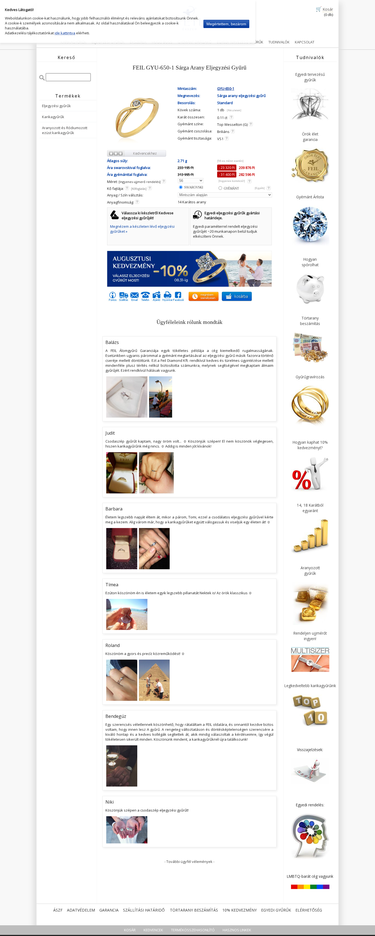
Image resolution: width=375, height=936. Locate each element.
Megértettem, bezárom (226, 24)
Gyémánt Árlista (310, 196)
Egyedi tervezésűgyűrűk (310, 77)
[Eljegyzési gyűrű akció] (189, 285)
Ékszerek (138, 42)
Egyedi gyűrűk (276, 910)
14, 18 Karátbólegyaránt (310, 507)
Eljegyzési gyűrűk (56, 105)
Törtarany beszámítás (194, 910)
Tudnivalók (279, 42)
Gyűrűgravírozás (310, 376)
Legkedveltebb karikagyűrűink (310, 685)
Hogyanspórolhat (310, 262)
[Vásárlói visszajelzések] (310, 782)
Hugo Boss (162, 42)
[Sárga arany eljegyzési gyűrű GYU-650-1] (137, 146)
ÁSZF (58, 910)
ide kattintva (65, 32)
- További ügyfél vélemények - (189, 861)
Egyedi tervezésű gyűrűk (240, 42)
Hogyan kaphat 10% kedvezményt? (310, 445)
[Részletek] (234, 110)
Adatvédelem (81, 910)
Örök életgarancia (310, 136)
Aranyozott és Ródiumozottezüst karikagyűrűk (64, 130)
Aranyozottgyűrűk (310, 570)
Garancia (109, 910)
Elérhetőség (308, 910)
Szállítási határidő (144, 910)
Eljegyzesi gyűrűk (108, 42)
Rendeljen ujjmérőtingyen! (310, 636)
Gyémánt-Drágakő (195, 42)
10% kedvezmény (239, 910)
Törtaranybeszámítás (310, 320)
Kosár (328, 9)
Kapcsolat (304, 42)
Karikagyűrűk (73, 42)
